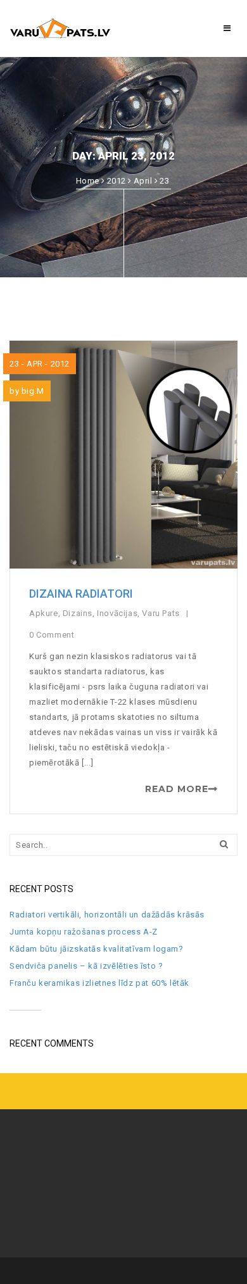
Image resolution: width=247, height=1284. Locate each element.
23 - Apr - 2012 (40, 363)
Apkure (43, 613)
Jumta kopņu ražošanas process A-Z (84, 931)
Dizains (77, 613)
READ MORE (176, 789)
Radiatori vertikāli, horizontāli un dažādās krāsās (107, 914)
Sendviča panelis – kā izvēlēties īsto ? (86, 966)
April (143, 181)
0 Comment (53, 634)
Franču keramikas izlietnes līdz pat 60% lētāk (99, 983)
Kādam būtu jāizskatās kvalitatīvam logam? (97, 949)
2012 (116, 181)
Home (87, 181)
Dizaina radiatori (81, 593)
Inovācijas (117, 613)
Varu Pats (160, 613)
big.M (33, 391)
